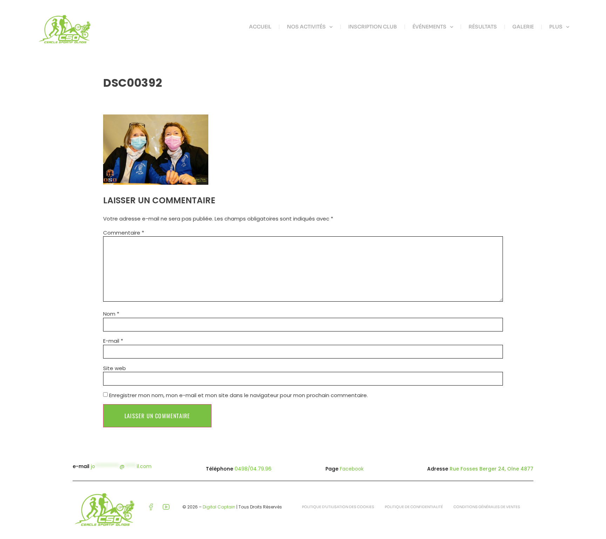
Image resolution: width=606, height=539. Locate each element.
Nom (111, 313)
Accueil (260, 27)
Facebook (352, 468)
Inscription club (372, 27)
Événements (429, 27)
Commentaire (123, 232)
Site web (114, 368)
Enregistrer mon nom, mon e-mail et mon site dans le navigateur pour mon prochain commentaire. (238, 395)
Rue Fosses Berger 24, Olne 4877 (491, 468)
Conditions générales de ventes (486, 507)
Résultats (483, 27)
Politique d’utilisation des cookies (338, 507)
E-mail (113, 340)
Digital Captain (219, 507)
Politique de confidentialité (414, 507)
